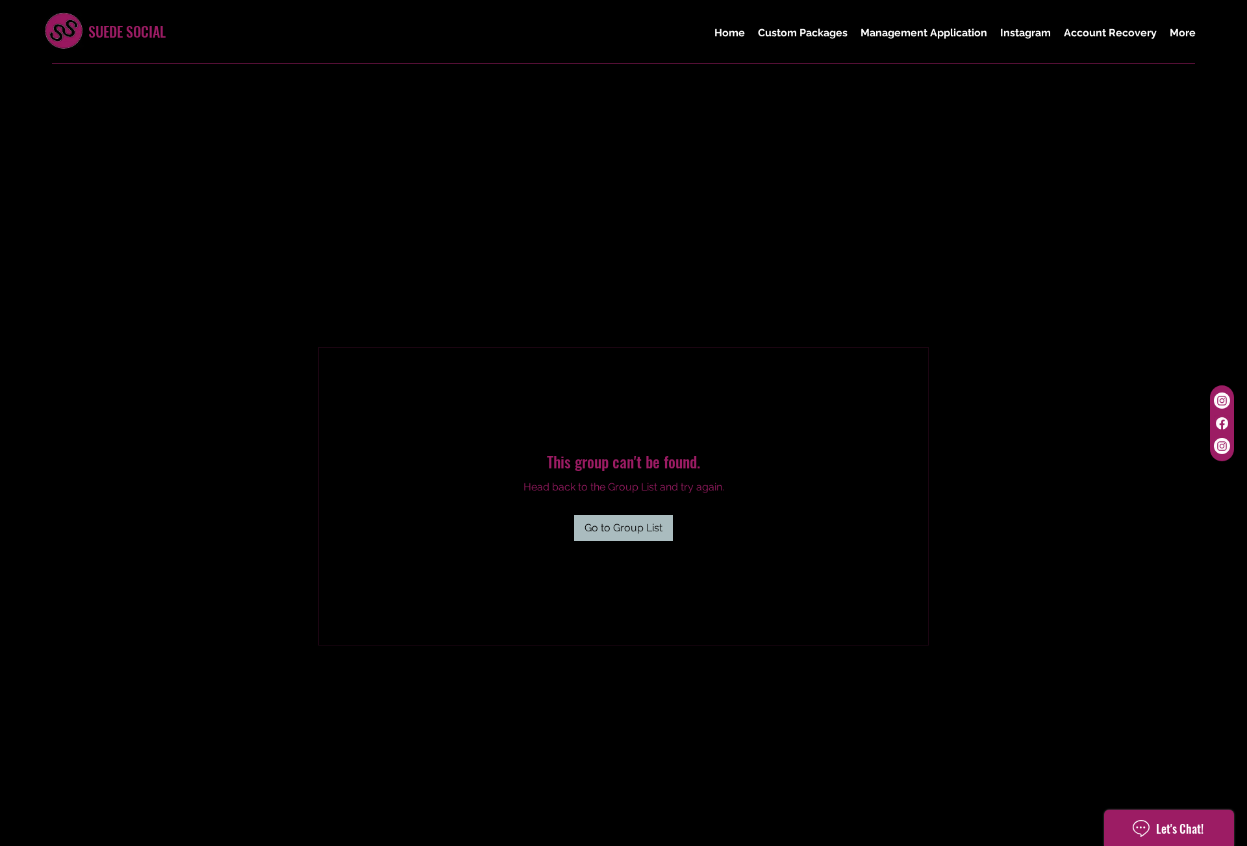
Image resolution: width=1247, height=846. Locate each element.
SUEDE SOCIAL (127, 31)
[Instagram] (1222, 401)
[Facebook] (1222, 423)
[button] (802, 33)
